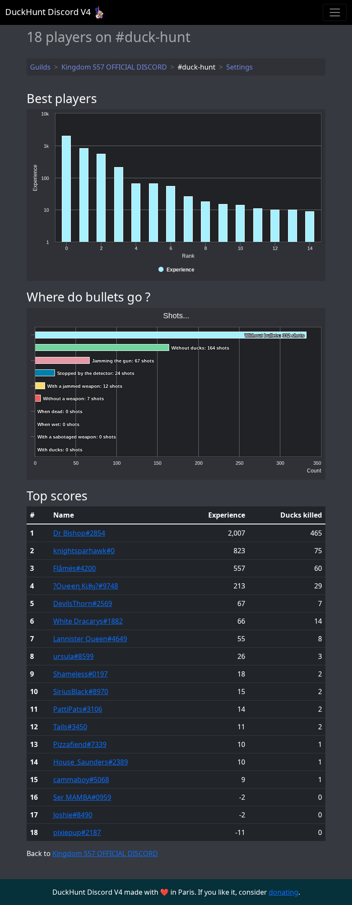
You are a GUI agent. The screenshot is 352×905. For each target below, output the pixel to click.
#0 (84, 550)
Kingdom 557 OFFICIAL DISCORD (105, 853)
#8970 (80, 691)
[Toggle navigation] (335, 12)
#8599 (73, 656)
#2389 (90, 762)
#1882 (88, 621)
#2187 (77, 832)
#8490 (72, 815)
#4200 (74, 568)
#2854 (79, 533)
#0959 (82, 797)
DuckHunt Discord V (48, 12)
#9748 (85, 586)
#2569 (82, 603)
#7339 (79, 744)
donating (283, 892)
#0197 (80, 674)
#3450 (70, 726)
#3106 (77, 709)
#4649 (90, 638)
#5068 (81, 779)
